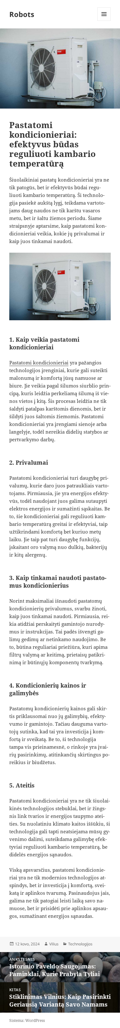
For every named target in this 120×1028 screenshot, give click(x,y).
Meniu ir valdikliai (104, 20)
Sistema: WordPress (27, 1020)
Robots (21, 14)
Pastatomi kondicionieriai (38, 362)
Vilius (54, 944)
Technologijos (80, 944)
